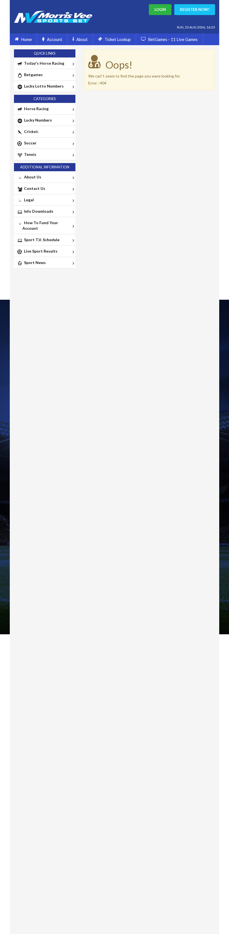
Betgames (32, 74)
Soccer (29, 143)
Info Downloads (37, 211)
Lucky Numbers (37, 120)
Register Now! (194, 9)
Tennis (29, 154)
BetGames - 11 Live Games (173, 39)
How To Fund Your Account (40, 225)
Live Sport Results (40, 251)
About (82, 39)
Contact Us (33, 188)
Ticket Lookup (117, 39)
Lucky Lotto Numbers (43, 86)
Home (26, 39)
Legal (28, 199)
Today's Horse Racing (43, 63)
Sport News (34, 262)
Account (54, 39)
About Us (31, 177)
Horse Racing (35, 108)
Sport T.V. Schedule (40, 239)
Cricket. (30, 131)
